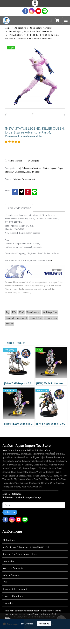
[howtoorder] (35, 271)
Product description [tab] (19, 208)
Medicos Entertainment (24, 179)
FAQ (4, 582)
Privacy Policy (39, 613)
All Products (8, 540)
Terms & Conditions (12, 596)
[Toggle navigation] (65, 20)
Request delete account (14, 589)
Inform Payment (11, 575)
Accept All (44, 623)
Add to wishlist (14, 161)
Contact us (8, 603)
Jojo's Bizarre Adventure (30, 168)
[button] (49, 20)
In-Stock (36, 172)
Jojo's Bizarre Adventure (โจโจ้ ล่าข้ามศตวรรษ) (25, 547)
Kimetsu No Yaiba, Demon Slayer (20, 554)
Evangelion (8, 561)
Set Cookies (27, 623)
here (50, 260)
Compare (34, 161)
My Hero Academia (12, 568)
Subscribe (9, 512)
